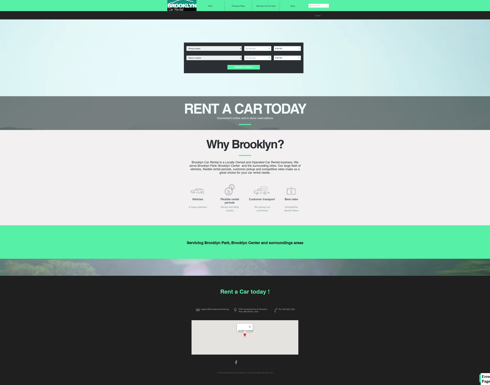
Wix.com (269, 372)
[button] (210, 6)
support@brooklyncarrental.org (215, 309)
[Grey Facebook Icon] (236, 362)
